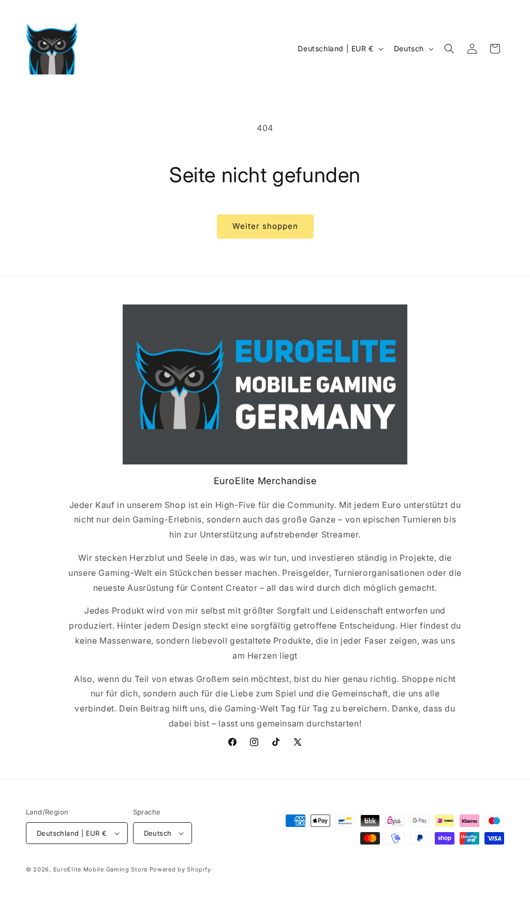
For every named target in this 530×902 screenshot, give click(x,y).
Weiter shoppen (265, 226)
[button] (449, 48)
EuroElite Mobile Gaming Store (100, 869)
